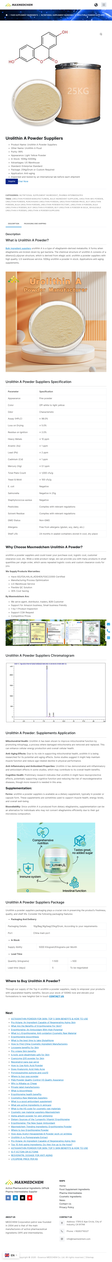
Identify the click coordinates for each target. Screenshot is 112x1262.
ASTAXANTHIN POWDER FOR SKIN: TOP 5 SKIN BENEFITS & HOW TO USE (49, 1018)
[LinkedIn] (15, 1197)
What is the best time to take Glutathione (32, 1040)
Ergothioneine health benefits (26, 1094)
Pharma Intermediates (71, 195)
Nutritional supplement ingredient (38, 195)
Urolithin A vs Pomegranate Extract (29, 1137)
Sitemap (90, 1257)
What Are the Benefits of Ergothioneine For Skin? (36, 1026)
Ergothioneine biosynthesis (25, 1036)
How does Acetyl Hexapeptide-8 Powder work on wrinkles (41, 1133)
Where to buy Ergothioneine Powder (30, 1130)
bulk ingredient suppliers (64, 199)
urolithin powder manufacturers (30, 199)
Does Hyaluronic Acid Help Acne (28, 1069)
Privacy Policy (66, 1207)
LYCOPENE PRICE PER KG (24, 1159)
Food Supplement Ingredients (74, 1189)
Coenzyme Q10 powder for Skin (27, 1058)
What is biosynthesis (21, 1090)
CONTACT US (56, 996)
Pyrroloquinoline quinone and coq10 (29, 1072)
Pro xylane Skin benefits (23, 1051)
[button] (96, 4)
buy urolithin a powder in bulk (71, 207)
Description (13, 224)
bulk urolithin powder (27, 205)
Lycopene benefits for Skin (25, 1047)
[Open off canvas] (103, 4)
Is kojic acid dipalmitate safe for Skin (30, 1054)
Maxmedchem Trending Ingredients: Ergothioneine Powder (41, 1126)
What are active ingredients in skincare (31, 1105)
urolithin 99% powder (91, 199)
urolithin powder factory (55, 205)
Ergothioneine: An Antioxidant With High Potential (37, 1029)
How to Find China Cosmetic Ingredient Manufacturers (39, 1044)
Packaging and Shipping (35, 224)
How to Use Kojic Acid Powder (27, 1065)
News (62, 1200)
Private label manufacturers (25, 1087)
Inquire (11, 181)
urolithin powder (15, 202)
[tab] (14, 223)
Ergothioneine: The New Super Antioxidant (33, 1123)
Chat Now (23, 181)
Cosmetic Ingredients (70, 1196)
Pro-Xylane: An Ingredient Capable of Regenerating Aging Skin (43, 1022)
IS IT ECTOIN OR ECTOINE (24, 1151)
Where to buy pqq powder (24, 1076)
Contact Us (65, 1203)
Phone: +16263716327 (78, 1231)
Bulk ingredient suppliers (18, 248)
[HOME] (7, 15)
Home (62, 1185)
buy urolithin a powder (40, 207)
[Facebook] (8, 1197)
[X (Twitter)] (22, 1197)
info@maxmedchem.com (78, 1239)
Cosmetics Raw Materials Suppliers (29, 1097)
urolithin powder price (72, 202)
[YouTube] (29, 1197)
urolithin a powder (81, 205)
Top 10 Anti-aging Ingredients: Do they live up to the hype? (41, 1144)
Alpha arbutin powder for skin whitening (32, 1115)
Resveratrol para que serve (25, 1062)
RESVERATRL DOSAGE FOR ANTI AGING (32, 1155)
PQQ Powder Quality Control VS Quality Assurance (37, 1080)
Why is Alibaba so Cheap (24, 1083)
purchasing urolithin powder (42, 202)
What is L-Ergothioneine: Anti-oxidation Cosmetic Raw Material (43, 1033)
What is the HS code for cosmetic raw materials (36, 1108)
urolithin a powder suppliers (43, 210)
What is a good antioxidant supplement (31, 1101)
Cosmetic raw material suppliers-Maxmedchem (35, 1112)
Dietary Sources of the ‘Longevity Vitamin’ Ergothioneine (40, 1119)
